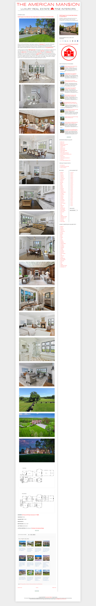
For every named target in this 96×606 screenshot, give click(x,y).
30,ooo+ (72, 172)
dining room (48, 52)
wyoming (62, 220)
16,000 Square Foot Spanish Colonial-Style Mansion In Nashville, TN (71, 81)
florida (61, 232)
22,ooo (72, 182)
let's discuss (62, 165)
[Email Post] (28, 534)
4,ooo (72, 204)
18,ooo (72, 187)
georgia (61, 182)
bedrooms (62, 143)
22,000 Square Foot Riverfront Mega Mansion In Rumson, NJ (71, 117)
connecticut (62, 178)
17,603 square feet (31, 49)
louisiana (61, 189)
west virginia (62, 221)
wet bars (61, 159)
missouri (61, 195)
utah (61, 214)
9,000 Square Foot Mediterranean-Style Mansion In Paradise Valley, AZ (71, 130)
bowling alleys (62, 145)
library (37, 54)
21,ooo (72, 183)
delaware (62, 179)
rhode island (62, 209)
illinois (61, 184)
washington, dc (63, 217)
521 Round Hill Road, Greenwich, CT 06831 (30, 514)
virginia (61, 215)
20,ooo (72, 184)
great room (24, 52)
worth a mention (63, 167)
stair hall (42, 50)
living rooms (62, 156)
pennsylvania (62, 258)
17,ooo (72, 188)
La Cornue (39, 53)
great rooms (62, 151)
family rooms (62, 149)
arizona (61, 173)
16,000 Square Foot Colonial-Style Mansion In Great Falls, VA (71, 67)
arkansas (61, 174)
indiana (61, 185)
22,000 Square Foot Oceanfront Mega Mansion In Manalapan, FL (70, 74)
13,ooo (72, 193)
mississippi (62, 247)
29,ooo (72, 173)
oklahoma (62, 205)
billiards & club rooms (64, 144)
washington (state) (63, 216)
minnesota (62, 194)
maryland (62, 190)
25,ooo (72, 178)
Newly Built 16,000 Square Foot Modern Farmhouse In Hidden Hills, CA (71, 103)
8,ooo (72, 199)
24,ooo (72, 179)
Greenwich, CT (42, 44)
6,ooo (72, 201)
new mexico (62, 200)
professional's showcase (64, 166)
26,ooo (72, 177)
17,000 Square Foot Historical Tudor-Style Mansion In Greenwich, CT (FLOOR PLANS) (36, 16)
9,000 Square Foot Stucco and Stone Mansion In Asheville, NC (70, 95)
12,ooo (72, 194)
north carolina (62, 203)
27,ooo (72, 176)
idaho (61, 183)
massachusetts (63, 192)
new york (62, 201)
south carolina (62, 210)
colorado (62, 177)
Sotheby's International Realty (38, 528)
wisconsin (62, 219)
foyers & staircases (63, 150)
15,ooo (72, 190)
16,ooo (72, 189)
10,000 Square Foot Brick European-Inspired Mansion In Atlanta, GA (71, 123)
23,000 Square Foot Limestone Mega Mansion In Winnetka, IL (70, 88)
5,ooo (72, 203)
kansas (61, 187)
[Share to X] (32, 534)
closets (61, 146)
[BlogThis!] (31, 534)
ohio (61, 204)
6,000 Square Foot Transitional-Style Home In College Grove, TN (71, 110)
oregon (61, 206)
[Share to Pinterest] (34, 534)
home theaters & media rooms (65, 154)
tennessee (62, 211)
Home (37, 587)
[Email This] (30, 534)
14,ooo (72, 192)
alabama (61, 172)
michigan (62, 193)
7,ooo (72, 200)
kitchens (61, 155)
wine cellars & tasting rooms (65, 160)
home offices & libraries (64, 152)
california (62, 176)
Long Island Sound (49, 47)
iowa (61, 238)
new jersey (62, 199)
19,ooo (72, 185)
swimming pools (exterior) (65, 157)
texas (61, 212)
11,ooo (72, 195)
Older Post (54, 587)
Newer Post (20, 587)
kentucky (62, 188)
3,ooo (72, 205)
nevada (61, 198)
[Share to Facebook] (33, 534)
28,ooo (72, 174)
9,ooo (72, 198)
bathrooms (62, 141)
